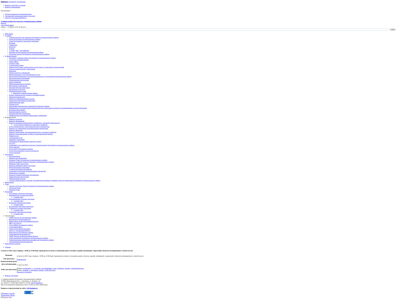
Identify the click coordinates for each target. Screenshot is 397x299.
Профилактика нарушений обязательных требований (28, 115)
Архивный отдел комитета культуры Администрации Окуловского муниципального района (41, 145)
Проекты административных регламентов (24, 175)
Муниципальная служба (17, 91)
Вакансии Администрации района (25, 93)
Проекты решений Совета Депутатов (22, 166)
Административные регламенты (20, 169)
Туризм (11, 49)
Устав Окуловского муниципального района (24, 39)
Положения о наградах (17, 89)
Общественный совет (16, 102)
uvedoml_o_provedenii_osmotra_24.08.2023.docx (39, 270)
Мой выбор (9, 34)
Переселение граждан (12, 244)
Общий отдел (14, 136)
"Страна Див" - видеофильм (19, 50)
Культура (12, 47)
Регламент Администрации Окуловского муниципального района (32, 58)
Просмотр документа (24, 272)
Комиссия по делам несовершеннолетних (23, 221)
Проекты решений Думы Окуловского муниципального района (31, 162)
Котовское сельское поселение (19, 203)
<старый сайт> (18, 197)
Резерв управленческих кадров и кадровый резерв (27, 95)
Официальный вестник (17, 179)
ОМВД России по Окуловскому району (23, 218)
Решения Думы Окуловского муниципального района (28, 160)
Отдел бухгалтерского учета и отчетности (24, 151)
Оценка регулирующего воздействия (22, 101)
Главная (8, 247)
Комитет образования (12, 7)
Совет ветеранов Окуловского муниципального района (28, 238)
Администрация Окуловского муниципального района (21, 21)
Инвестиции (9, 182)
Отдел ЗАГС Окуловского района (21, 149)
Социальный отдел (16, 138)
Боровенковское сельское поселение (22, 199)
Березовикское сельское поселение (21, 195)
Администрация (10, 56)
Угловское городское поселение (20, 212)
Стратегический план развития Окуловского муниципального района (34, 37)
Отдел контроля (14, 153)
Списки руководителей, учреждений (22, 69)
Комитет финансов (15, 130)
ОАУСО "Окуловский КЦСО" (20, 231)
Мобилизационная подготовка (20, 84)
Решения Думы (14, 190)
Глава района (13, 62)
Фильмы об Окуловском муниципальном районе (26, 52)
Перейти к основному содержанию (13, 2)
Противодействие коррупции (19, 88)
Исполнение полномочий (18, 86)
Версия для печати (11, 276)
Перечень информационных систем (21, 99)
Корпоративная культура (17, 112)
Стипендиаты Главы (16, 65)
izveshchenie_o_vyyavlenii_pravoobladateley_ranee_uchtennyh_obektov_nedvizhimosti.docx (53, 268)
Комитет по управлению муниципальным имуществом (28, 128)
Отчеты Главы (14, 63)
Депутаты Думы (15, 188)
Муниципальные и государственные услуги (24, 75)
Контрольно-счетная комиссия (19, 219)
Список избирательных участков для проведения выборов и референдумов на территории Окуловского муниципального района (54, 180)
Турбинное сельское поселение (20, 208)
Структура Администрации (19, 60)
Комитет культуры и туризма (15, 5)
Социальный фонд (15, 227)
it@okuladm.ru (32, 288)
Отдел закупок (14, 147)
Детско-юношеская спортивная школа (18, 14)
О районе (8, 36)
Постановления (14, 156)
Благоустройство (15, 82)
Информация (21, 259)
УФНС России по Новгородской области (23, 236)
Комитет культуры (15, 119)
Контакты (12, 71)
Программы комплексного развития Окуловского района (29, 106)
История (12, 43)
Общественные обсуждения (19, 80)
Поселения (9, 192)
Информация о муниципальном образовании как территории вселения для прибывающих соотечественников (48, 108)
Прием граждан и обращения (19, 73)
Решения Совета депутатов (18, 164)
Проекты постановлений (18, 158)
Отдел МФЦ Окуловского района (21, 225)
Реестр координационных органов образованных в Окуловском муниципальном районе (40, 76)
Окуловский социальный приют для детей (20, 16)
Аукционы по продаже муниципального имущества (27, 171)
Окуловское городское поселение (21, 193)
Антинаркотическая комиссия (19, 234)
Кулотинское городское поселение (21, 206)
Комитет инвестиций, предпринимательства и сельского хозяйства (32, 132)
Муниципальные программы (19, 78)
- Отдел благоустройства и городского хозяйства (30, 125)
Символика (13, 45)
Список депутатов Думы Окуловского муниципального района (31, 186)
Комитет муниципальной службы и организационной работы (31, 134)
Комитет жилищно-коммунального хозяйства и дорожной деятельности (34, 123)
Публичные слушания (17, 173)
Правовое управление (17, 140)
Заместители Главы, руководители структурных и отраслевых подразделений (36, 67)
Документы (9, 154)
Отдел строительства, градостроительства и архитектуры (29, 127)
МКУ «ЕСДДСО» (15, 223)
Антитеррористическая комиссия (21, 242)
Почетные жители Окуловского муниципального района (29, 54)
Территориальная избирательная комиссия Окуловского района (31, 240)
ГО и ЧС (12, 143)
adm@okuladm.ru (37, 283)
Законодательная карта (17, 97)
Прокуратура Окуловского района (21, 232)
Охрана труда (14, 104)
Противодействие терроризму (19, 114)
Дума (7, 184)
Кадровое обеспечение (17, 110)
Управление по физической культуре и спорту (25, 141)
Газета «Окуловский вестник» (19, 229)
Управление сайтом (8, 295)
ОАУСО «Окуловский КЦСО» (16, 18)
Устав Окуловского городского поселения (24, 41)
